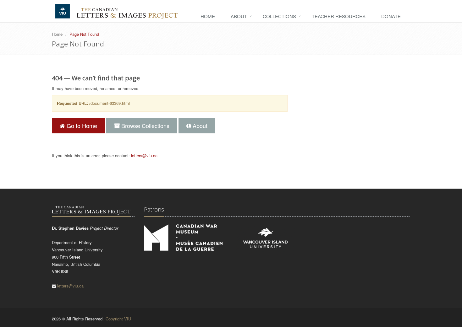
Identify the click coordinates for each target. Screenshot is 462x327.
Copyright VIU (118, 319)
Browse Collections (144, 125)
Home (208, 16)
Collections (279, 16)
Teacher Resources (339, 16)
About (239, 16)
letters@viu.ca (144, 155)
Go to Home (81, 125)
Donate (391, 16)
